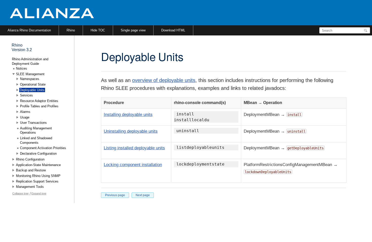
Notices (21, 68)
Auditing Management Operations (36, 130)
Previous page (115, 195)
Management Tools (30, 187)
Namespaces (29, 79)
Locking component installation (133, 164)
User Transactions (33, 123)
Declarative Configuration (38, 153)
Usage (24, 117)
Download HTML (173, 30)
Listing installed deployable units (134, 148)
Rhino (71, 30)
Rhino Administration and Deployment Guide (30, 61)
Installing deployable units (128, 114)
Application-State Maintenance (38, 165)
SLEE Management (30, 74)
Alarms (25, 112)
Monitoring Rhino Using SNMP (38, 176)
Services (26, 95)
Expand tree (38, 193)
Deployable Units (32, 90)
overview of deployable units (163, 80)
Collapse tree (20, 193)
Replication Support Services (37, 181)
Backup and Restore (31, 170)
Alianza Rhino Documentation (29, 30)
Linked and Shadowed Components (36, 140)
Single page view (133, 30)
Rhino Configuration (30, 159)
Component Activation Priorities (43, 148)
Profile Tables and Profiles (39, 106)
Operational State (33, 84)
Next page (143, 195)
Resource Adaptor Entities (39, 101)
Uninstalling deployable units (131, 131)
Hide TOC (98, 30)
